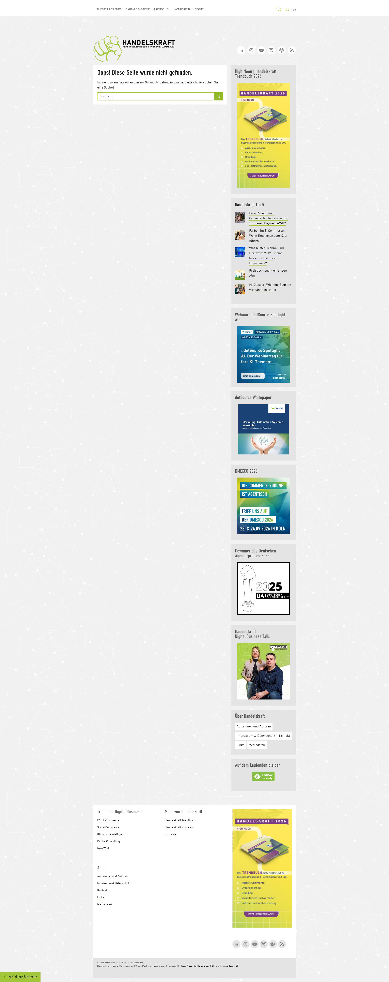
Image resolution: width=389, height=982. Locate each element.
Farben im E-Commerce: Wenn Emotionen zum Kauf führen (268, 236)
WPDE (197, 966)
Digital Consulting (108, 841)
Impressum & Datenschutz (256, 736)
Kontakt (284, 736)
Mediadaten (257, 745)
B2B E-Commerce (108, 820)
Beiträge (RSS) (208, 966)
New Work (103, 848)
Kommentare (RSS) (229, 966)
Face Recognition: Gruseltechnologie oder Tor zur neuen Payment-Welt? (268, 218)
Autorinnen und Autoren (254, 726)
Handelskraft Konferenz (179, 827)
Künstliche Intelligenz (111, 834)
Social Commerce (108, 827)
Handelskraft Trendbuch (180, 820)
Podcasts (170, 834)
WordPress (186, 966)
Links (241, 745)
